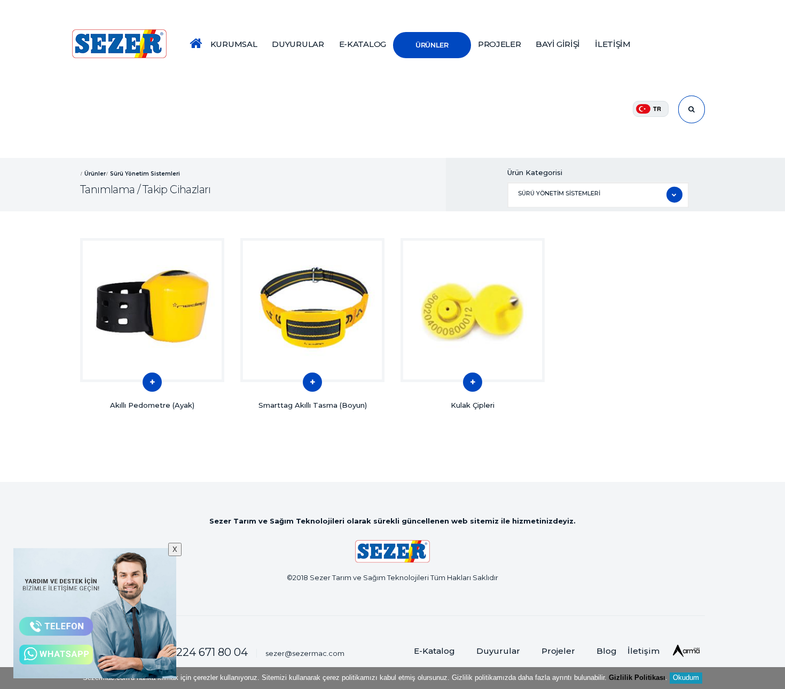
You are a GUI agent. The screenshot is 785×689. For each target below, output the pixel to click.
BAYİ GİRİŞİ (558, 44)
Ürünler (95, 173)
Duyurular (498, 651)
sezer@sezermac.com (304, 653)
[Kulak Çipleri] (473, 310)
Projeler (558, 651)
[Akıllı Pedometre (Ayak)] (152, 310)
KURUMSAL (233, 44)
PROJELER (499, 44)
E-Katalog (434, 651)
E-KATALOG (362, 44)
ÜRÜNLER (432, 45)
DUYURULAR (298, 44)
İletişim (643, 651)
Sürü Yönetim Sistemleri (145, 173)
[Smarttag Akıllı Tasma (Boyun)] (312, 310)
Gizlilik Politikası (637, 678)
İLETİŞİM (613, 44)
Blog (606, 651)
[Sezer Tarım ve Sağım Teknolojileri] (119, 43)
